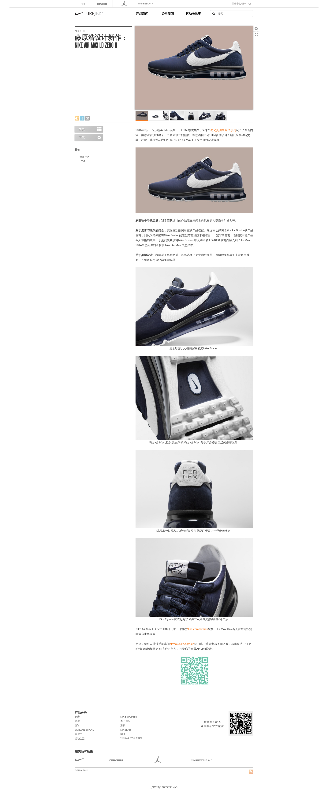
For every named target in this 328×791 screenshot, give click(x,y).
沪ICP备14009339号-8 (164, 787)
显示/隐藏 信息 (256, 40)
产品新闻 (142, 13)
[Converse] (102, 3)
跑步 (77, 716)
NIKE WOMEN (128, 716)
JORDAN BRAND (84, 729)
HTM (82, 161)
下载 (256, 28)
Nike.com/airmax (197, 629)
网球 (122, 734)
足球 (77, 721)
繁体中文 (246, 3)
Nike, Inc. (105, 14)
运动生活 (84, 156)
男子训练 (125, 721)
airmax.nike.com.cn (182, 643)
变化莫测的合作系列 (223, 130)
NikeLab (125, 729)
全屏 (256, 34)
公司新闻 (168, 13)
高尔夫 (78, 734)
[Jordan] (123, 3)
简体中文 (236, 3)
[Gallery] (88, 129)
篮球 (77, 725)
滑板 (122, 725)
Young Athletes (131, 738)
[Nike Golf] (145, 3)
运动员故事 (193, 13)
